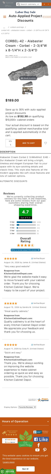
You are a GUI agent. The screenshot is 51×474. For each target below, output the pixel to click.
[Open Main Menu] (5, 17)
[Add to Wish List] (46, 143)
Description (7, 151)
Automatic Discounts (13, 181)
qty (10, 141)
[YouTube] (37, 450)
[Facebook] (38, 445)
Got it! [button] (25, 469)
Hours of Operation (15, 421)
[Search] (18, 4)
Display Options (10, 407)
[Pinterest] (45, 450)
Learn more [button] (9, 462)
